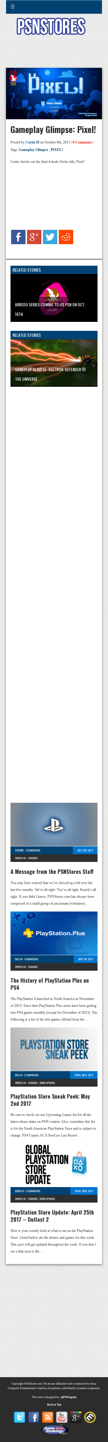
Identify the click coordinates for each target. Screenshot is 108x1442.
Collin (18, 959)
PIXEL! (57, 150)
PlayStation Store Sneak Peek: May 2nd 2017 (50, 1099)
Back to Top (54, 1404)
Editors (19, 850)
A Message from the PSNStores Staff (52, 871)
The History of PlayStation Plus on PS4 (49, 983)
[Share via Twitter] (50, 243)
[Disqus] (54, 470)
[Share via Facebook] (18, 243)
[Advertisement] (54, 55)
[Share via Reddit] (66, 243)
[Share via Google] (34, 243)
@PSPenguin (68, 1397)
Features (33, 858)
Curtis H (32, 142)
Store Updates (47, 1083)
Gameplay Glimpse (33, 150)
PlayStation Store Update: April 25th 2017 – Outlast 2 (52, 1215)
